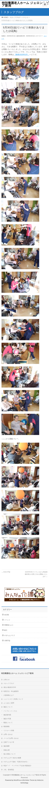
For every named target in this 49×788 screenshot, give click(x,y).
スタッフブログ (9, 683)
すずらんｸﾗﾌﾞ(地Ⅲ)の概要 (12, 758)
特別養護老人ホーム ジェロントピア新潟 (25, 4)
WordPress (17, 780)
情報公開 (7, 750)
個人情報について (10, 754)
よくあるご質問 (9, 703)
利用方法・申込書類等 (11, 691)
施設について (8, 707)
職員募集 (7, 726)
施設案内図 (7, 715)
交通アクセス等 (9, 742)
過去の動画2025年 (10, 687)
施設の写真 (7, 719)
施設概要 (7, 746)
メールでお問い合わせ (11, 738)
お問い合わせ (8, 734)
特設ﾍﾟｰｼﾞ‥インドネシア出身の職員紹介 (17, 766)
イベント (7, 620)
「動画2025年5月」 (21, 54)
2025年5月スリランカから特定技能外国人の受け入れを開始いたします (36, 574)
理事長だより (8, 625)
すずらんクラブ (9, 635)
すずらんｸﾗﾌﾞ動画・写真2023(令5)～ (16, 762)
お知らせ (7, 679)
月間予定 (7, 640)
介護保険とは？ (9, 695)
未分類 (6, 615)
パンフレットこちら (10, 711)
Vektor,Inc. (40, 780)
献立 (5, 630)
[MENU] (44, 4)
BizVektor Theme (29, 780)
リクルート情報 (9, 730)
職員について (8, 722)
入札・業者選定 (9, 770)
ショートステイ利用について (13, 699)
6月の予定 (6, 572)
